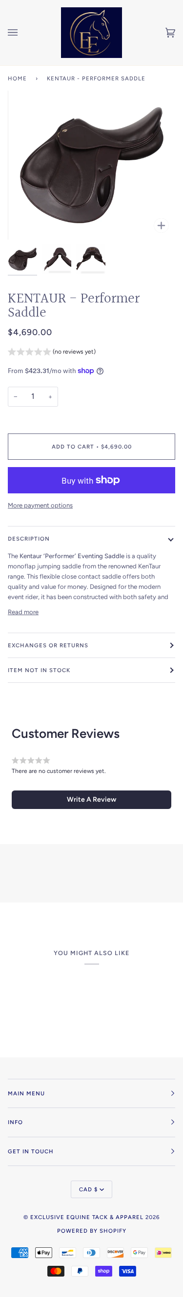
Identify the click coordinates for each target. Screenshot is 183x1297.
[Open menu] (22, 32)
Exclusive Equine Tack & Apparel (86, 1217)
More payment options (40, 505)
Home (17, 78)
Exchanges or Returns (48, 645)
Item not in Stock (39, 670)
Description (29, 538)
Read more (23, 612)
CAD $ (88, 1189)
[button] (52, 353)
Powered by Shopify (91, 1230)
